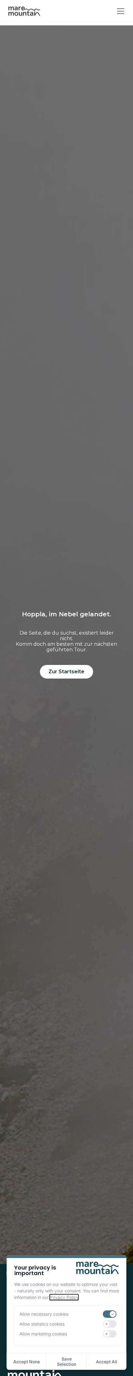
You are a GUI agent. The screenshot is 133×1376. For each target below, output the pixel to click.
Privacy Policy (64, 1297)
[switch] (110, 1314)
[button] (119, 11)
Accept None (26, 1361)
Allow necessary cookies (43, 1314)
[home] (24, 11)
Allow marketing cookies (43, 1333)
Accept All (106, 1361)
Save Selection (66, 1361)
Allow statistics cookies (42, 1323)
